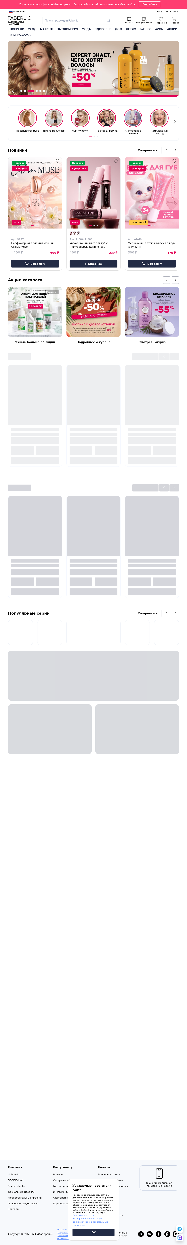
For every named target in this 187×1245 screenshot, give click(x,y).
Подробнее (149, 4)
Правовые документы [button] (21, 1203)
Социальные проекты (21, 1191)
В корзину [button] (37, 264)
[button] (93, 4)
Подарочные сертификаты (119, 1234)
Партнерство (61, 1203)
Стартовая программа (66, 1197)
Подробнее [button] (93, 264)
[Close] (166, 4)
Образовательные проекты (25, 1197)
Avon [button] (159, 29)
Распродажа (20, 35)
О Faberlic (14, 1174)
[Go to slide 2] (93, 136)
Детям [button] (131, 29)
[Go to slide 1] (90, 136)
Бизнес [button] (145, 29)
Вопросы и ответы (109, 1174)
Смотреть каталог (64, 1180)
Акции (172, 29)
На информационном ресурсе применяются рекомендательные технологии (90, 1222)
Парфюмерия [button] (67, 29)
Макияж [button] (46, 29)
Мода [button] (86, 29)
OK (93, 1232)
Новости (58, 1174)
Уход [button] (32, 29)
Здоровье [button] (103, 29)
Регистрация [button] (172, 11)
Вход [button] (159, 11)
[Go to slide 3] (94, 136)
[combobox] (74, 20)
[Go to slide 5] (97, 136)
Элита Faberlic (16, 1186)
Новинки (17, 29)
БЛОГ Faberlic (16, 1180)
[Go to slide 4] (37, 225)
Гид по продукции (64, 1186)
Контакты (13, 1209)
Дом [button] (118, 29)
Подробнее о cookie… (84, 1215)
